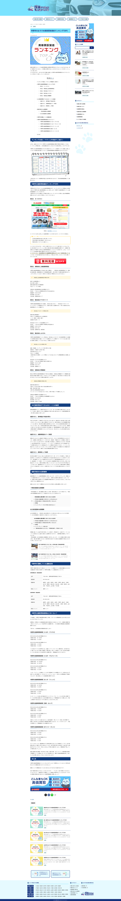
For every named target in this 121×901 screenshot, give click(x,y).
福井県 (48, 890)
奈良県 (52, 892)
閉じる (52, 78)
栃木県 (41, 888)
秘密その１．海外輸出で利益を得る (46, 101)
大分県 (52, 896)
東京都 (55, 888)
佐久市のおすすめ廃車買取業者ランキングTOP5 (55, 832)
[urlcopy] (55, 795)
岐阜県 (59, 890)
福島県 (59, 886)
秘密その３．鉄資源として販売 (46, 105)
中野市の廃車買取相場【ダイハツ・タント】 (48, 131)
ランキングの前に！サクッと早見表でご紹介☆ (47, 81)
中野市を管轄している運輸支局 (44, 117)
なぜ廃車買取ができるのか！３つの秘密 (46, 99)
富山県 (41, 890)
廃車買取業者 (79, 116)
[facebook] (49, 795)
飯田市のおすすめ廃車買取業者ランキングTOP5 (55, 807)
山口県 (52, 894)
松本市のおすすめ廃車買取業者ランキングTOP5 (55, 845)
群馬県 (44, 888)
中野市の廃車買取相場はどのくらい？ (45, 119)
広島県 (48, 894)
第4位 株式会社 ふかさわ (44, 93)
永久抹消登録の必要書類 (44, 113)
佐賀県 (41, 896)
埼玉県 (48, 888)
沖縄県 (64, 896)
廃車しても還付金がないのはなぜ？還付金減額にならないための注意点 (88, 52)
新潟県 (37, 890)
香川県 (59, 894)
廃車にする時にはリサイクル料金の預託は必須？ (88, 91)
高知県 (66, 894)
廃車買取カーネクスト (52, 231)
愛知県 (66, 890)
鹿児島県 (60, 896)
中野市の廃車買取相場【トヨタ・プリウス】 (48, 121)
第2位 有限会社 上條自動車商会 (46, 88)
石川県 (44, 890)
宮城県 (48, 886)
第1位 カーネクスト (43, 86)
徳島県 (55, 894)
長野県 (32, 799)
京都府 (44, 892)
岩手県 (44, 886)
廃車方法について (49, 19)
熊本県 (48, 896)
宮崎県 (55, 896)
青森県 (41, 886)
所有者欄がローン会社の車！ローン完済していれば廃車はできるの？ (88, 63)
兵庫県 (41, 892)
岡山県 (44, 894)
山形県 (55, 886)
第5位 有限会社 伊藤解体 (44, 95)
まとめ (38, 134)
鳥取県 (37, 894)
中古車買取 (79, 128)
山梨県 (52, 890)
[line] (52, 795)
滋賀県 (48, 892)
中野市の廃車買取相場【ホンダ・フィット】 (48, 126)
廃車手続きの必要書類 (42, 109)
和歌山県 (60, 892)
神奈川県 (60, 888)
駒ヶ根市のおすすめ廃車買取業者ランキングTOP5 (55, 820)
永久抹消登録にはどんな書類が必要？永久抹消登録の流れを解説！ (88, 81)
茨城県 (37, 888)
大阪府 (37, 892)
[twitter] (45, 795)
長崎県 (44, 896)
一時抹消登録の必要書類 (44, 111)
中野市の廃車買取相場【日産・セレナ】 (47, 128)
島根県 (41, 894)
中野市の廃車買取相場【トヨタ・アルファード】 (49, 124)
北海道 (37, 886)
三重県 (55, 892)
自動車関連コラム (72, 19)
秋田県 (52, 886)
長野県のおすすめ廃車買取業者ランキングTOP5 (55, 857)
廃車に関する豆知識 (38, 19)
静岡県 (63, 890)
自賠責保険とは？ (85, 72)
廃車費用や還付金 (60, 19)
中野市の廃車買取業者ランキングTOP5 (46, 84)
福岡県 (37, 896)
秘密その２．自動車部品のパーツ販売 (47, 103)
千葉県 (52, 888)
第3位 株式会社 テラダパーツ (45, 91)
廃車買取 (78, 125)
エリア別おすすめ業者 (83, 19)
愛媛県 (63, 894)
